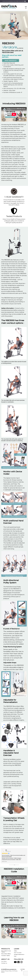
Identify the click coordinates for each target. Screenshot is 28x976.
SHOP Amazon (10, 60)
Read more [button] (4, 861)
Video (15, 951)
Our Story (4, 961)
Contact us (4, 963)
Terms (2, 971)
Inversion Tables (5, 955)
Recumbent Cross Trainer (6, 951)
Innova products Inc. (12, 969)
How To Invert (17, 952)
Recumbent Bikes (6, 953)
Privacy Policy (8, 971)
